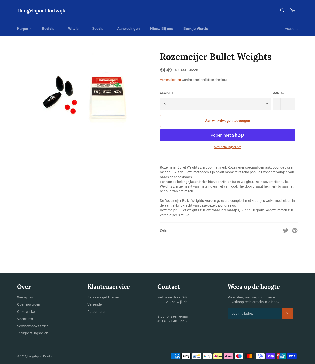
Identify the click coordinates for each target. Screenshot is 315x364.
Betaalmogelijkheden (103, 297)
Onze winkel (26, 312)
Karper (23, 28)
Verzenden (95, 304)
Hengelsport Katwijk (41, 10)
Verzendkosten (170, 80)
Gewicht (166, 93)
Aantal (278, 93)
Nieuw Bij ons (161, 28)
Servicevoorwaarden (32, 326)
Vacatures (25, 319)
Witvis (73, 28)
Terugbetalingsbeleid (33, 333)
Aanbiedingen (128, 28)
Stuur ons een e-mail (173, 316)
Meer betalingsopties (227, 147)
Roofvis (48, 28)
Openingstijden (28, 304)
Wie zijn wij (25, 297)
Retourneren (96, 312)
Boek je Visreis (195, 28)
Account (291, 29)
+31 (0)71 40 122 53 (173, 321)
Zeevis (98, 28)
